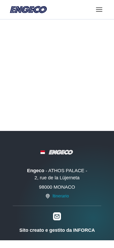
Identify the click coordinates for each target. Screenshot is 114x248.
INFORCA (84, 230)
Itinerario (60, 196)
